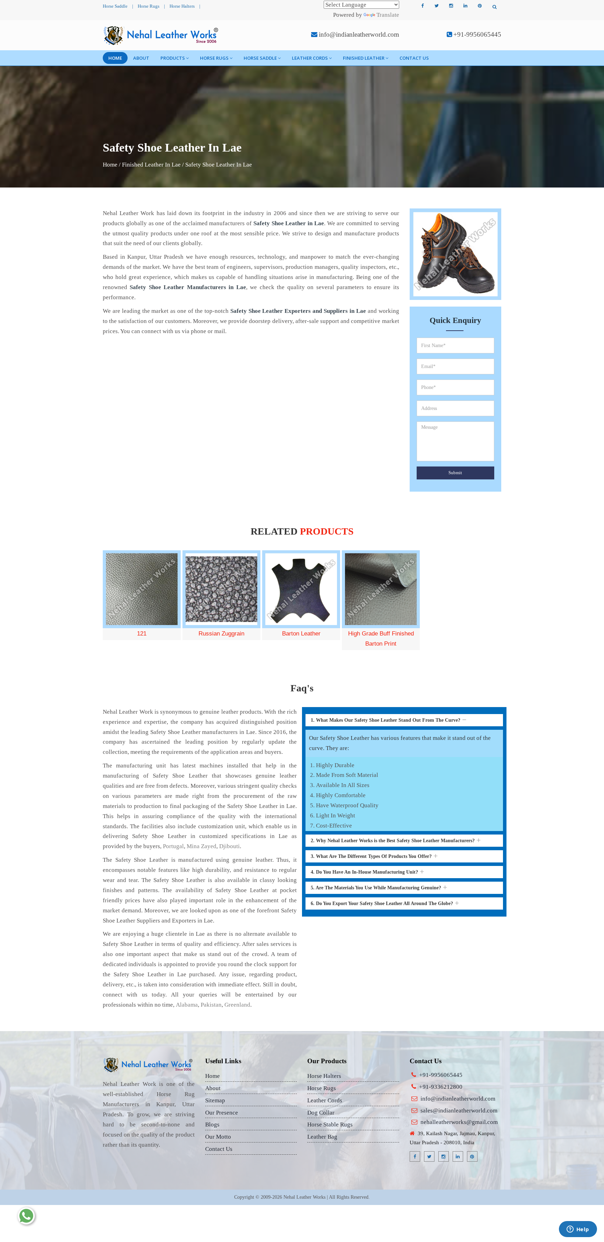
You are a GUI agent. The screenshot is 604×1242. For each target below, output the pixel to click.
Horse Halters (182, 6)
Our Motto (218, 1136)
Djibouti (229, 846)
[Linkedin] (465, 6)
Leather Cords (310, 58)
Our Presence (221, 1112)
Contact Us (414, 58)
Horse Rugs (148, 6)
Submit (455, 472)
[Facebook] (422, 6)
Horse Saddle (115, 6)
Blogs (212, 1124)
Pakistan (211, 1004)
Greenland (237, 1004)
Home (115, 58)
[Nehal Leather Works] (162, 35)
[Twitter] (436, 6)
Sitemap (215, 1100)
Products (172, 58)
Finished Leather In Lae (151, 164)
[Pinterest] (479, 6)
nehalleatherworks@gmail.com (459, 1122)
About (141, 58)
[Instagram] (451, 6)
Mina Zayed (201, 846)
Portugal (173, 846)
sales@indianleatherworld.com (458, 1110)
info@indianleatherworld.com (359, 34)
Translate (387, 15)
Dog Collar (321, 1112)
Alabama (187, 1004)
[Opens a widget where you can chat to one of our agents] (578, 1230)
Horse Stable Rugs (330, 1124)
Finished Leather (363, 58)
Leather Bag (322, 1136)
